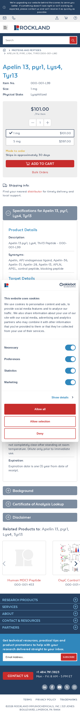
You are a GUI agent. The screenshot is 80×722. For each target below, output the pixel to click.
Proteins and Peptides (26, 50)
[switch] (70, 359)
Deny (40, 433)
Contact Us (18, 676)
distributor (35, 191)
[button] (75, 18)
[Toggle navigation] (5, 27)
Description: (17, 237)
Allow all (40, 409)
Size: (6, 89)
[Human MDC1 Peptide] (24, 558)
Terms (27, 699)
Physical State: (13, 94)
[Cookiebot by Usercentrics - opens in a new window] (59, 285)
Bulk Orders (40, 172)
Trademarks (68, 699)
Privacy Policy (46, 699)
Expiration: (16, 460)
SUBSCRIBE (69, 657)
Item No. (9, 83)
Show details (60, 397)
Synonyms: (16, 254)
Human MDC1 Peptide (24, 580)
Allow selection (40, 421)
